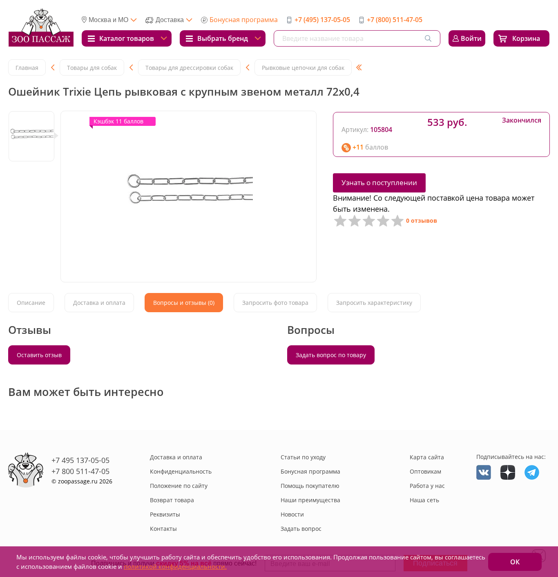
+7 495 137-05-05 (80, 460)
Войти (471, 38)
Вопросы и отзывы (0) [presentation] (183, 302)
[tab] (31, 302)
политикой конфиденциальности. (175, 566)
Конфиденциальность (181, 471)
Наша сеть (424, 500)
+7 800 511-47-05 (80, 471)
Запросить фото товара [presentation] (275, 302)
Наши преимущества (310, 500)
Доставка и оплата (176, 457)
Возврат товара (172, 500)
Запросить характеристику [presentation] (374, 302)
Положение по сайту (179, 486)
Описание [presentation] (31, 302)
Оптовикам (425, 471)
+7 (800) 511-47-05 (394, 19)
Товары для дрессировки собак (189, 68)
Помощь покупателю (310, 486)
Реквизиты (165, 514)
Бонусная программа (244, 19)
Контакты (163, 528)
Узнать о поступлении (379, 182)
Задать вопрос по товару (331, 355)
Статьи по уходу (303, 457)
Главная (27, 68)
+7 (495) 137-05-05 (322, 19)
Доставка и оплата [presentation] (99, 302)
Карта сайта (427, 457)
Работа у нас (427, 486)
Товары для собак (92, 68)
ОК (515, 561)
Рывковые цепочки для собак (303, 68)
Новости (292, 514)
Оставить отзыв (39, 355)
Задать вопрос (301, 528)
